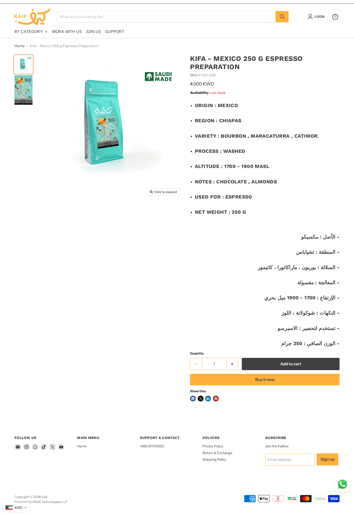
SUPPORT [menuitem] (114, 32)
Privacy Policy (213, 446)
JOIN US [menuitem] (93, 32)
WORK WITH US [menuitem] (67, 32)
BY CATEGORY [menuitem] (28, 32)
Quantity (197, 353)
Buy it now (265, 379)
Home (19, 46)
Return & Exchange (217, 453)
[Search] (281, 16)
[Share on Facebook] (193, 398)
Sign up (327, 459)
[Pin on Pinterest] (216, 398)
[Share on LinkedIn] (208, 398)
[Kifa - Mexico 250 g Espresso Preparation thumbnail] (23, 64)
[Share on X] (200, 398)
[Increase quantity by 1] (232, 364)
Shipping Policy (214, 459)
